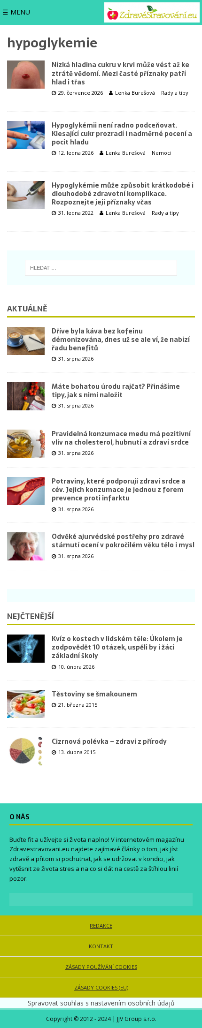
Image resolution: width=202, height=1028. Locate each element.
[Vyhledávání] (101, 268)
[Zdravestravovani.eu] (152, 12)
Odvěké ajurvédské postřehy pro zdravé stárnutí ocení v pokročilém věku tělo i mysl (123, 540)
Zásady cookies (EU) (101, 987)
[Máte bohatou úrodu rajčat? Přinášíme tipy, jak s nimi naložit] (26, 396)
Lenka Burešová (135, 92)
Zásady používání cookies (101, 966)
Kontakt (101, 946)
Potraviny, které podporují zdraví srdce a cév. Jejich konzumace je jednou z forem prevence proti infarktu (119, 489)
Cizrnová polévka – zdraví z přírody (109, 741)
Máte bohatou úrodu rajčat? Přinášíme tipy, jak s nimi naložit (116, 390)
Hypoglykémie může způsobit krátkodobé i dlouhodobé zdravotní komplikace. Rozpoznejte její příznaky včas (123, 193)
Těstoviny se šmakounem (94, 694)
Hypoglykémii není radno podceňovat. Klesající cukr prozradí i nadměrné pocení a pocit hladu (122, 133)
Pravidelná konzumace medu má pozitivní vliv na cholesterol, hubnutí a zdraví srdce (121, 438)
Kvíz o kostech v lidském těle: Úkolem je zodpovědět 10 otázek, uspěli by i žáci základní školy (117, 647)
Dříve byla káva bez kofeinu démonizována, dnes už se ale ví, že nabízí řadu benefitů (121, 339)
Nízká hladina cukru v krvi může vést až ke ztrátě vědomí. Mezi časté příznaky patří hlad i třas (120, 73)
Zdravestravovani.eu (39, 849)
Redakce (101, 925)
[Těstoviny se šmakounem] (26, 704)
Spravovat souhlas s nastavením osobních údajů (101, 1002)
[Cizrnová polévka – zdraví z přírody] (26, 751)
